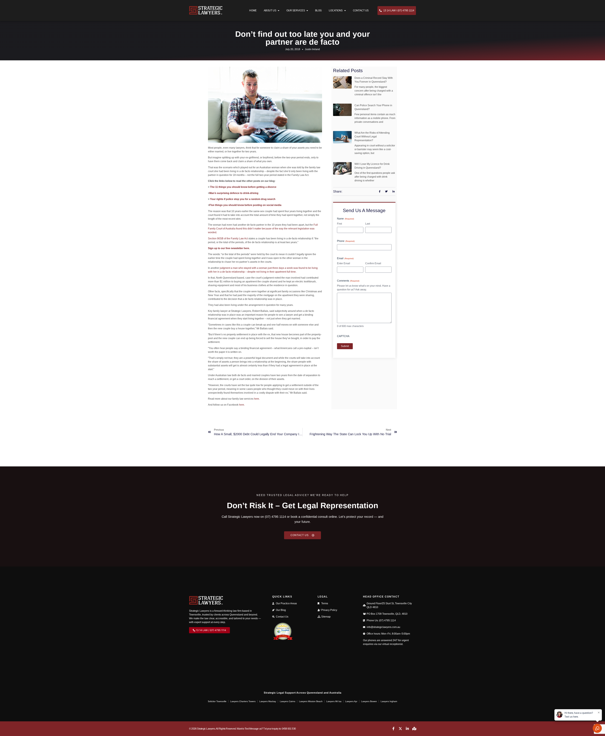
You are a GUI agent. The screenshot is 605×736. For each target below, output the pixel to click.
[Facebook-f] (393, 728)
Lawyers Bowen (369, 701)
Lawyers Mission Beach (311, 701)
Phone (346, 241)
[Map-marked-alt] (414, 728)
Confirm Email (373, 263)
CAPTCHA (343, 336)
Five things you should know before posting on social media (245, 205)
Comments (348, 280)
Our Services (295, 10)
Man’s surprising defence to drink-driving (233, 193)
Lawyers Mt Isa (333, 701)
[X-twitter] (400, 728)
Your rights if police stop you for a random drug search (242, 199)
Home (252, 10)
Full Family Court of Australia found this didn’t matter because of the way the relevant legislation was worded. (263, 228)
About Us (270, 10)
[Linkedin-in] (407, 728)
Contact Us (361, 10)
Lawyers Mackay (267, 701)
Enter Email (343, 263)
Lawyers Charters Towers (243, 701)
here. (257, 398)
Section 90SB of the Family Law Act (228, 238)
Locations (336, 10)
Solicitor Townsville (217, 701)
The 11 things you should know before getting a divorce (243, 187)
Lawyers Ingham (389, 701)
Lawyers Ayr (351, 701)
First (339, 223)
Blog (318, 10)
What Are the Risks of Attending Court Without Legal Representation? (372, 136)
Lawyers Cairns (287, 701)
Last (367, 223)
